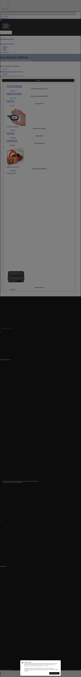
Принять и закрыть (54, 673)
